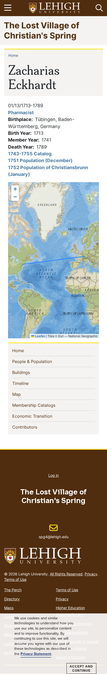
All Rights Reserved (66, 573)
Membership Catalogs (42, 405)
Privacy (91, 573)
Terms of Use (15, 579)
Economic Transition (40, 416)
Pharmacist (21, 112)
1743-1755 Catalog (29, 153)
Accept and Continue (81, 668)
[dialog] (53, 644)
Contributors (33, 427)
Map (25, 394)
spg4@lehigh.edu (54, 531)
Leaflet (39, 336)
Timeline (28, 383)
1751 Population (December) (40, 160)
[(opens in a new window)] (55, 8)
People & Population (40, 361)
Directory (12, 598)
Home (13, 55)
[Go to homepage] (53, 556)
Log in (53, 475)
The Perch (13, 589)
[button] (98, 8)
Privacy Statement (36, 654)
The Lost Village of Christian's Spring (41, 30)
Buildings (29, 372)
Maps (9, 607)
